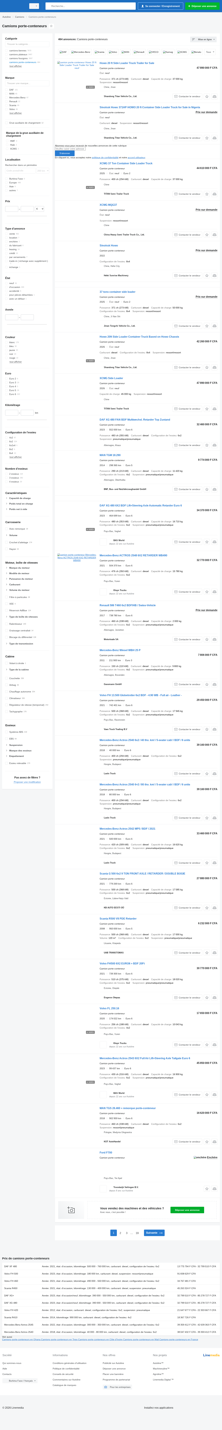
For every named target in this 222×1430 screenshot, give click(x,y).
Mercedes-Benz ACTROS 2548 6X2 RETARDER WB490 (133, 555)
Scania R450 (10, 1288)
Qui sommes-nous (11, 1363)
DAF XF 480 (10, 1266)
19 (137, 1233)
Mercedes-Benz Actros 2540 (18, 1332)
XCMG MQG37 (108, 204)
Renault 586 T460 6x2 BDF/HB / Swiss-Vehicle (128, 605)
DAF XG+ (9, 1295)
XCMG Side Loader (111, 378)
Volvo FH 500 (11, 1273)
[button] (207, 96)
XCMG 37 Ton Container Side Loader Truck (126, 163)
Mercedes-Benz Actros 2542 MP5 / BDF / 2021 (127, 828)
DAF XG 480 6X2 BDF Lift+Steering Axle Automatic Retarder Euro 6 (141, 505)
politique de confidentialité (105, 157)
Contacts (7, 1374)
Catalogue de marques (64, 1385)
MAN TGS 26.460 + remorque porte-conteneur (128, 1108)
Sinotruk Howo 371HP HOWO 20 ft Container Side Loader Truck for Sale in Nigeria (150, 107)
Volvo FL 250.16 (109, 1008)
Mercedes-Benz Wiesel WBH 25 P (120, 650)
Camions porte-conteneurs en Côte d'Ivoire (100, 1339)
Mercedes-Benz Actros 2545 (18, 1324)
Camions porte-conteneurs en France (178, 1339)
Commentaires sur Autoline (66, 1379)
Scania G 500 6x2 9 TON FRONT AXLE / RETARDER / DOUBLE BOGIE (142, 873)
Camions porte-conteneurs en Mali (141, 1339)
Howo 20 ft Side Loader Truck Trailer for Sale (127, 63)
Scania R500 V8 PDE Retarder (118, 918)
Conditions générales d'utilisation (69, 1363)
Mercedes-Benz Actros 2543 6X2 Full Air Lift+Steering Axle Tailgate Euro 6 (145, 1058)
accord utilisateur (136, 157)
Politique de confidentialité (66, 1368)
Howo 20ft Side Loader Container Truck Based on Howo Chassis (139, 336)
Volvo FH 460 (11, 1281)
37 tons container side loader (117, 291)
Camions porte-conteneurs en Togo (59, 1339)
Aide (4, 1368)
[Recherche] (49, 6)
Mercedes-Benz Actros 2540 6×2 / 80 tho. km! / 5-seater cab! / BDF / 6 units (145, 784)
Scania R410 (10, 1317)
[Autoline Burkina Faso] (13, 6)
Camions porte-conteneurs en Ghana (21, 1339)
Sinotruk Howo (109, 245)
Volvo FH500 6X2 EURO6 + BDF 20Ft (122, 963)
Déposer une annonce (187, 1210)
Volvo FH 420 (11, 1310)
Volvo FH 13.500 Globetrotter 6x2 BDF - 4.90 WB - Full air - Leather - (141, 695)
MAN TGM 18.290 (110, 455)
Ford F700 (106, 1152)
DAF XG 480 (10, 1303)
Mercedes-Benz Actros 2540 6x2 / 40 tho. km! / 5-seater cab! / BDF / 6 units (145, 740)
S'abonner (64, 153)
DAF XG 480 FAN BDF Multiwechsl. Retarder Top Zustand (135, 419)
